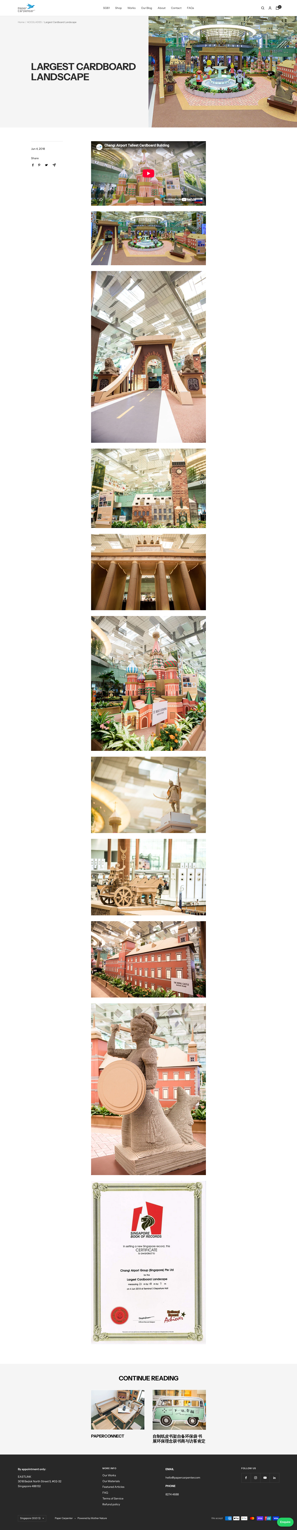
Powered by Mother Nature (92, 1518)
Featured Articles (113, 1486)
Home (21, 22)
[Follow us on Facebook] (246, 1477)
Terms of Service (112, 1498)
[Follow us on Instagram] (255, 1477)
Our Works (109, 1475)
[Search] (262, 8)
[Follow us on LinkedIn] (274, 1477)
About (162, 8)
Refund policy (111, 1504)
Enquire (285, 1522)
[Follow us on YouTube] (265, 1477)
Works (131, 8)
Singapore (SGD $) (30, 1518)
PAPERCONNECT (107, 1436)
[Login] (270, 8)
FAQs (190, 8)
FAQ (105, 1492)
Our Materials (111, 1481)
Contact (176, 8)
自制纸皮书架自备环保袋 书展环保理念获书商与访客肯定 (179, 1439)
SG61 (106, 8)
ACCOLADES (34, 22)
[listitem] (33, 165)
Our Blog (146, 8)
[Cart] (277, 8)
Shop (118, 8)
